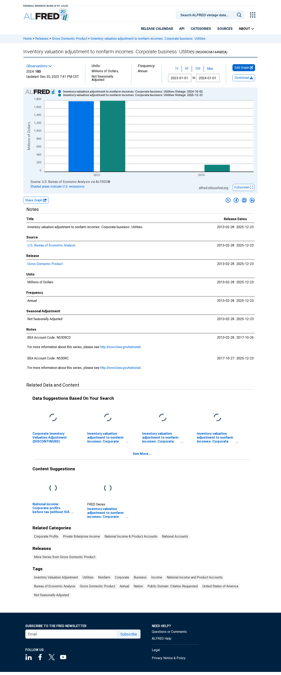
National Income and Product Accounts (195, 577)
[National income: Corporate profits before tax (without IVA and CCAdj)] (53, 488)
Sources (225, 29)
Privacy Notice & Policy (169, 658)
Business (140, 577)
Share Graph (34, 200)
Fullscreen (242, 187)
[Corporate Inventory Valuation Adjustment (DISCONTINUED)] (53, 418)
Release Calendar (157, 29)
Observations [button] (37, 66)
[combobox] (210, 14)
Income (156, 577)
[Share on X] (228, 200)
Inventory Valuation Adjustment (56, 577)
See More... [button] (142, 454)
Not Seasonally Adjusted (51, 595)
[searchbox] (210, 15)
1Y (177, 69)
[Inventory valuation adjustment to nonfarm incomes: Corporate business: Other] (162, 418)
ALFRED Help (161, 638)
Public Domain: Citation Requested (172, 586)
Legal (156, 650)
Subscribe (128, 634)
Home (27, 39)
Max (210, 69)
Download (242, 78)
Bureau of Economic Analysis (54, 586)
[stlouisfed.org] (45, 5)
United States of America (220, 586)
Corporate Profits (46, 536)
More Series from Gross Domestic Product (64, 557)
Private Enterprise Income (81, 536)
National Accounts (175, 536)
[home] (46, 15)
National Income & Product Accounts (131, 536)
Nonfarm (104, 577)
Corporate (122, 577)
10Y (198, 69)
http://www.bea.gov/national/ (120, 347)
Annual (124, 586)
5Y (187, 69)
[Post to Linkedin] (252, 200)
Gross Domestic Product (69, 39)
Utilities (88, 577)
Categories (201, 29)
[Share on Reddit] (244, 200)
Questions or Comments (169, 632)
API (182, 29)
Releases (42, 39)
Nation (138, 586)
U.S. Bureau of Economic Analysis (51, 245)
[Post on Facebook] (236, 200)
